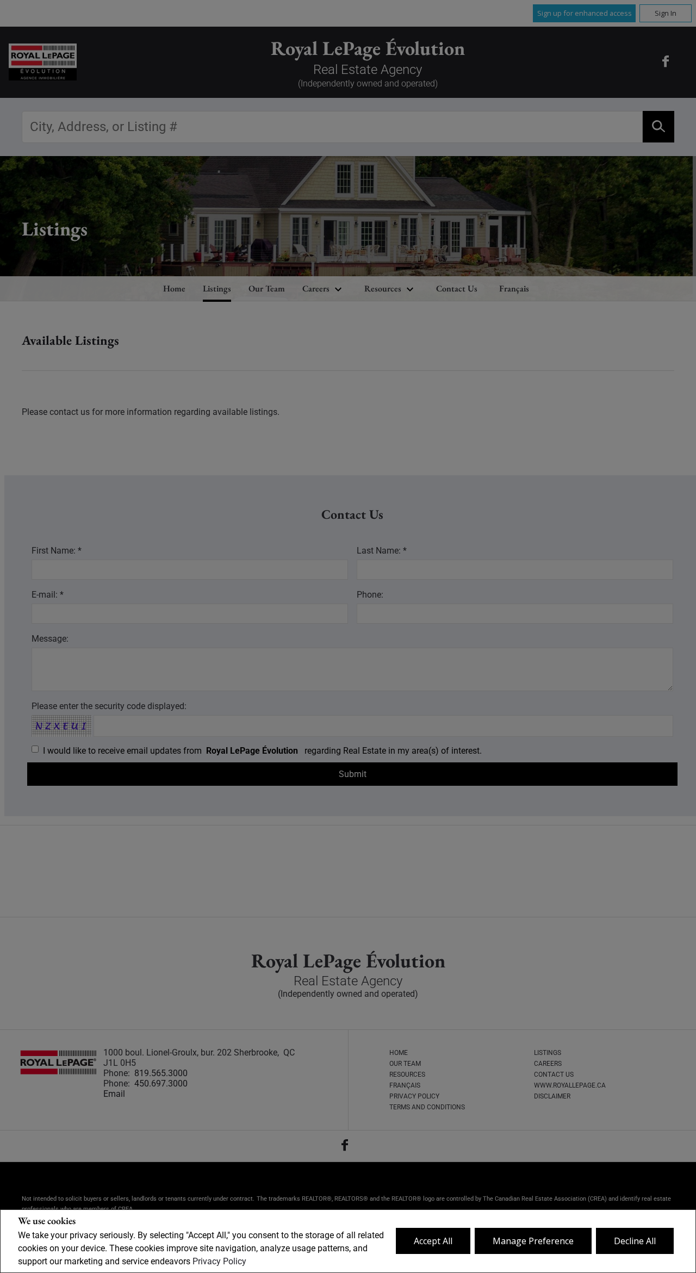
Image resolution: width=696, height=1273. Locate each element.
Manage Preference (533, 1241)
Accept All (433, 1241)
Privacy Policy (219, 1261)
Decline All (635, 1241)
